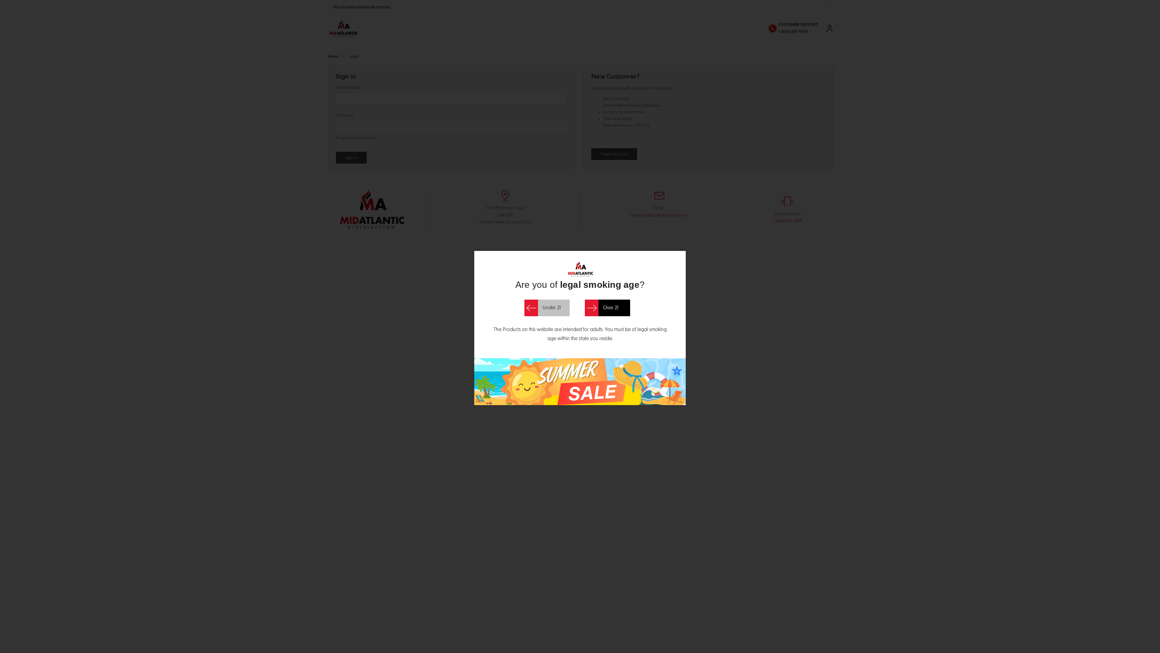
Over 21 (610, 308)
